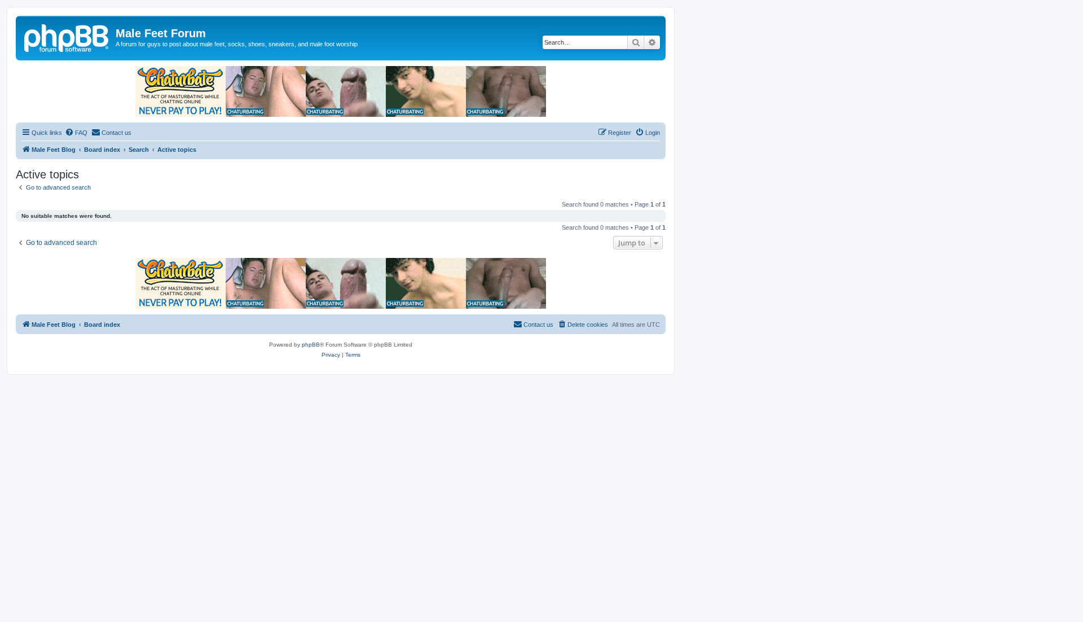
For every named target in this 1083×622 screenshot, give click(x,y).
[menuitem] (76, 132)
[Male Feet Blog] (67, 37)
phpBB (311, 344)
